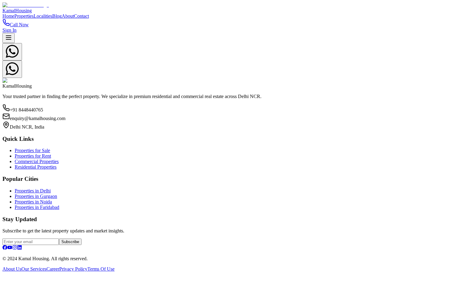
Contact (81, 16)
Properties (24, 16)
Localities (43, 16)
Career (52, 269)
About (68, 16)
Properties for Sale (32, 150)
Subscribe (70, 241)
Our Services (33, 269)
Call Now (19, 24)
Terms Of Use (101, 269)
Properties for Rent (33, 156)
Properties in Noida (33, 201)
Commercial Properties (37, 161)
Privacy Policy (73, 269)
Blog (57, 16)
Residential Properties (36, 167)
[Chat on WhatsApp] (12, 51)
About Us (11, 269)
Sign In (9, 30)
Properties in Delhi (33, 190)
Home (8, 16)
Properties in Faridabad (37, 207)
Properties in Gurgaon (36, 196)
